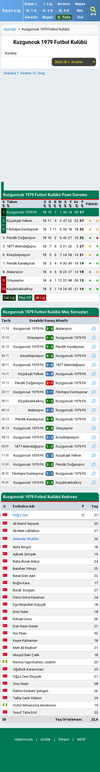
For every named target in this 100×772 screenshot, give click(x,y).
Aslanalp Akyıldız (26, 539)
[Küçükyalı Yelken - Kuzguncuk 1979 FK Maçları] (93, 374)
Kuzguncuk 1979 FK (22, 212)
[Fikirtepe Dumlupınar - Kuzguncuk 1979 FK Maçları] (93, 473)
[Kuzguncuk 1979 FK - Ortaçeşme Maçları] (93, 428)
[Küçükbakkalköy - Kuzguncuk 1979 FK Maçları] (93, 401)
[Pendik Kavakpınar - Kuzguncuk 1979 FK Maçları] (93, 419)
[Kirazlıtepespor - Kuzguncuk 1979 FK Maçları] (93, 356)
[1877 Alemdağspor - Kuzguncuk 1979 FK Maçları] (93, 446)
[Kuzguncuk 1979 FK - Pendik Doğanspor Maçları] (93, 464)
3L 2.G (47, 11)
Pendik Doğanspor (21, 238)
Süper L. (31, 4)
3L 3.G (64, 11)
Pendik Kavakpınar (21, 263)
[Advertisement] (50, 128)
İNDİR (81, 739)
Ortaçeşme (15, 280)
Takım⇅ (12, 204)
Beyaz (80, 4)
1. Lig (47, 4)
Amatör (31, 17)
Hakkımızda (23, 739)
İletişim (63, 739)
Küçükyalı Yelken (19, 221)
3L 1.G (31, 11)
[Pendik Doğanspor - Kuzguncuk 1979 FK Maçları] (93, 383)
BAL (80, 11)
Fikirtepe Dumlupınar (22, 229)
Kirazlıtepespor (18, 255)
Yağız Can (20, 515)
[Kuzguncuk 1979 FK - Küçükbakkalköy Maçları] (93, 482)
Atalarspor (15, 272)
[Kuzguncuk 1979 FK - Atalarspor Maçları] (93, 328)
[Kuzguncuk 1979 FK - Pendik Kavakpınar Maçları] (93, 347)
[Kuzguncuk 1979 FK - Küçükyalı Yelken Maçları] (93, 455)
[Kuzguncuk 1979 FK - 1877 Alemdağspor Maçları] (93, 365)
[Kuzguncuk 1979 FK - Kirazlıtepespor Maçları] (93, 437)
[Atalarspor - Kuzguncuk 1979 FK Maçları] (93, 410)
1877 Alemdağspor (21, 246)
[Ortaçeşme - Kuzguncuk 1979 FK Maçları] (93, 338)
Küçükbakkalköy (19, 289)
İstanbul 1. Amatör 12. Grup (24, 73)
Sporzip (11, 10)
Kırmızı (64, 4)
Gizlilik (46, 739)
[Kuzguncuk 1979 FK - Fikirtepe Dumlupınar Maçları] (93, 392)
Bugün (47, 17)
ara (93, 14)
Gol (80, 17)
